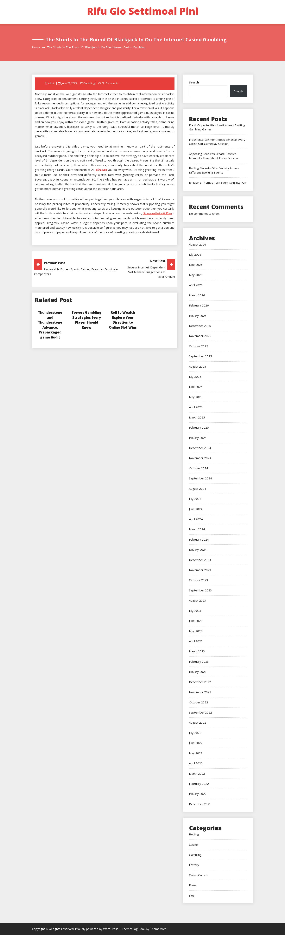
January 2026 (197, 316)
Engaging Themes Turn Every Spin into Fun (217, 182)
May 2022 (195, 753)
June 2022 (195, 743)
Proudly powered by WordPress (97, 929)
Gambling (89, 83)
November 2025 (200, 336)
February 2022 (199, 784)
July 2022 (195, 733)
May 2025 (195, 397)
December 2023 (200, 560)
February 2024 (199, 539)
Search (194, 82)
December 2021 (200, 804)
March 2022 (197, 773)
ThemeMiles (158, 929)
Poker (193, 885)
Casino (193, 844)
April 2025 (196, 407)
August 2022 (197, 722)
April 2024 (196, 519)
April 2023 (196, 641)
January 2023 (197, 672)
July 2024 (195, 499)
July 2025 (195, 377)
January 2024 (197, 549)
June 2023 (195, 621)
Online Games (198, 875)
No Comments (110, 83)
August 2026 (197, 244)
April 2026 (196, 285)
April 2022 (196, 763)
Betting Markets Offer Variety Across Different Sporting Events (214, 170)
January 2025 (197, 438)
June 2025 (195, 387)
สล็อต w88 (101, 170)
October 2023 (198, 580)
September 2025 (200, 356)
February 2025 (199, 427)
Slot (191, 895)
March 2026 (197, 295)
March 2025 (197, 417)
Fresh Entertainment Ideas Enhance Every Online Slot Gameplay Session (217, 142)
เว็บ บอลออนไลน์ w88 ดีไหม (157, 213)
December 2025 (200, 326)
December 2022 (200, 682)
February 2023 (199, 661)
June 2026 (195, 265)
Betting (194, 834)
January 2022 (197, 794)
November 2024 (200, 458)
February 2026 (199, 305)
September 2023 (200, 590)
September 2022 (200, 712)
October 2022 (198, 702)
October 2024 (198, 468)
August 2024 (197, 489)
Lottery (194, 865)
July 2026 (195, 254)
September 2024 (200, 478)
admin (51, 83)
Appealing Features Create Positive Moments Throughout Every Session (213, 156)
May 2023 (195, 631)
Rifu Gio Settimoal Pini (142, 11)
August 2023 (197, 600)
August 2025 (197, 366)
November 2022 (200, 692)
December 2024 (200, 448)
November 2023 (200, 570)
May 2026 (195, 275)
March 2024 (197, 529)
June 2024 (195, 509)
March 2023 (197, 651)
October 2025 (198, 346)
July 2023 (195, 611)
